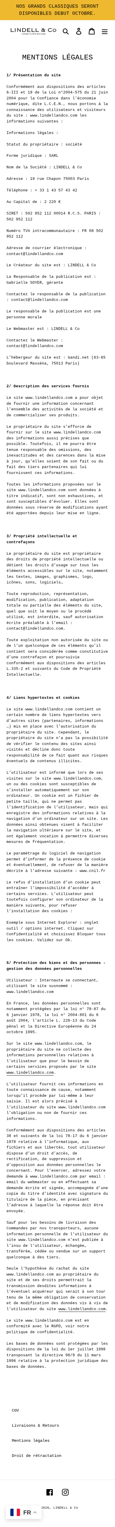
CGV (15, 1410)
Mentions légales (31, 1440)
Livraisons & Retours (35, 1425)
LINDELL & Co (65, 1508)
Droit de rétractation (36, 1455)
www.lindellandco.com (30, 1072)
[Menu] (104, 31)
